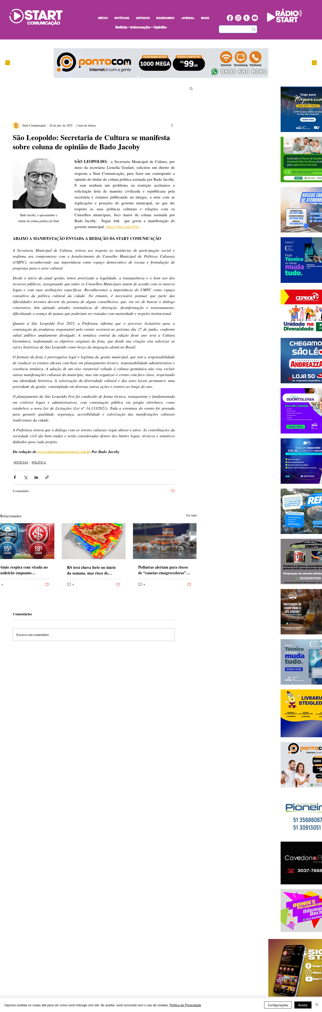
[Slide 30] (150, 77)
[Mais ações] (172, 125)
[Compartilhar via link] (47, 477)
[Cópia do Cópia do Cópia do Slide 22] (155, 77)
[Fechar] (316, 1004)
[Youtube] (255, 18)
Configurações (278, 1005)
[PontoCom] (138, 77)
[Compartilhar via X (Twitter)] (25, 477)
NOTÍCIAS (21, 462)
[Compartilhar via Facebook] (15, 477)
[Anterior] (7, 63)
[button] (191, 88)
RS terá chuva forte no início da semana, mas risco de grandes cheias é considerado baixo (91, 570)
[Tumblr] (246, 18)
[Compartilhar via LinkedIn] (36, 477)
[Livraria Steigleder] (130, 77)
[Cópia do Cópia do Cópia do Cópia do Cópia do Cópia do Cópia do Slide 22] (159, 77)
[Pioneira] (134, 77)
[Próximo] (314, 63)
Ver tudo (191, 515)
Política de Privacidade (185, 1005)
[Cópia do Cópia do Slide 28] (146, 77)
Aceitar (303, 1005)
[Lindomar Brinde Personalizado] (142, 77)
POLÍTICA (39, 462)
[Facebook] (230, 18)
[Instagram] (238, 18)
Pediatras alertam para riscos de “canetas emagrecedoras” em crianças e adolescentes (163, 570)
